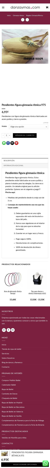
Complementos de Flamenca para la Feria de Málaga (23, 420)
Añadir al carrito (24, 135)
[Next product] (23, 19)
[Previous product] (27, 19)
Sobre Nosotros (8, 358)
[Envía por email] (12, 143)
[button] (3, 7)
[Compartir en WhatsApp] (4, 143)
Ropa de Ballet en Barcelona (13, 407)
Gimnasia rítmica (18, 15)
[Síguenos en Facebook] (8, 330)
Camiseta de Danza (9, 394)
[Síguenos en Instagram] (4, 330)
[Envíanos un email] (13, 330)
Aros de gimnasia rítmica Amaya (13, 292)
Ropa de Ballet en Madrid (12, 403)
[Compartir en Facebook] (8, 143)
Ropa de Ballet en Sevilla (12, 416)
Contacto (5, 367)
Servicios (5, 354)
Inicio (9, 15)
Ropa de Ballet (7, 389)
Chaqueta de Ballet (9, 398)
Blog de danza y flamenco (12, 362)
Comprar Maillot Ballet (11, 380)
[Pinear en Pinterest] (16, 143)
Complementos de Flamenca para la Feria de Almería (23, 425)
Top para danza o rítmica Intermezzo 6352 (37, 292)
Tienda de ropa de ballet (11, 349)
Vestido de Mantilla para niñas (14, 438)
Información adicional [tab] (13, 165)
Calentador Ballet (9, 385)
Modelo (4, 126)
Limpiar (45, 122)
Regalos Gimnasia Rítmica (34, 15)
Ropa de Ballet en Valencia (12, 412)
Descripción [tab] (9, 160)
